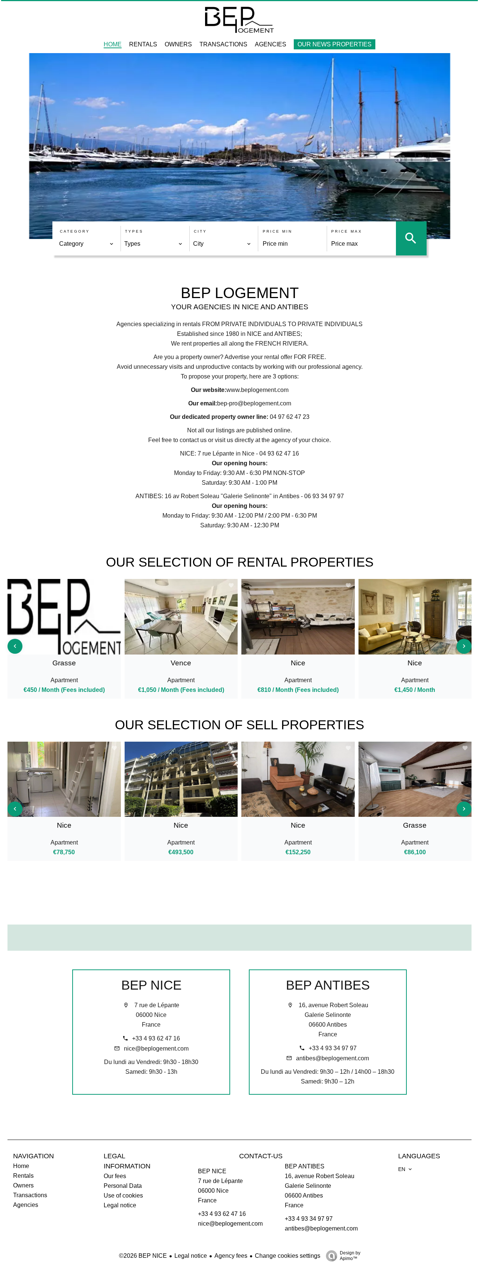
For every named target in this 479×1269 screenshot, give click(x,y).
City (200, 231)
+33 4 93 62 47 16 (156, 1038)
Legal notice (190, 1256)
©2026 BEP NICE (143, 1256)
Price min (277, 231)
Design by (350, 1255)
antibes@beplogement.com (332, 1058)
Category (75, 231)
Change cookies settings (287, 1256)
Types (134, 231)
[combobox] (86, 243)
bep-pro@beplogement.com (254, 403)
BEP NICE (151, 985)
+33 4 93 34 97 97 (333, 1048)
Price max (346, 231)
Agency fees (230, 1256)
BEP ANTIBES (328, 985)
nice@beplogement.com (156, 1048)
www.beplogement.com (257, 390)
